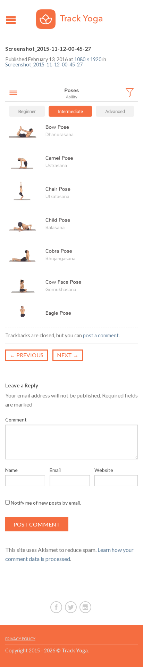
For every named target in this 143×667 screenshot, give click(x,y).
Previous (26, 355)
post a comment (101, 335)
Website (103, 470)
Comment (16, 420)
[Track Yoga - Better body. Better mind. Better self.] (72, 17)
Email (55, 470)
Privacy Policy (20, 638)
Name (11, 470)
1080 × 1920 (87, 59)
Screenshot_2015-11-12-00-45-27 (44, 64)
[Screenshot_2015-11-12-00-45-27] (71, 198)
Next (67, 355)
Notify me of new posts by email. (46, 503)
